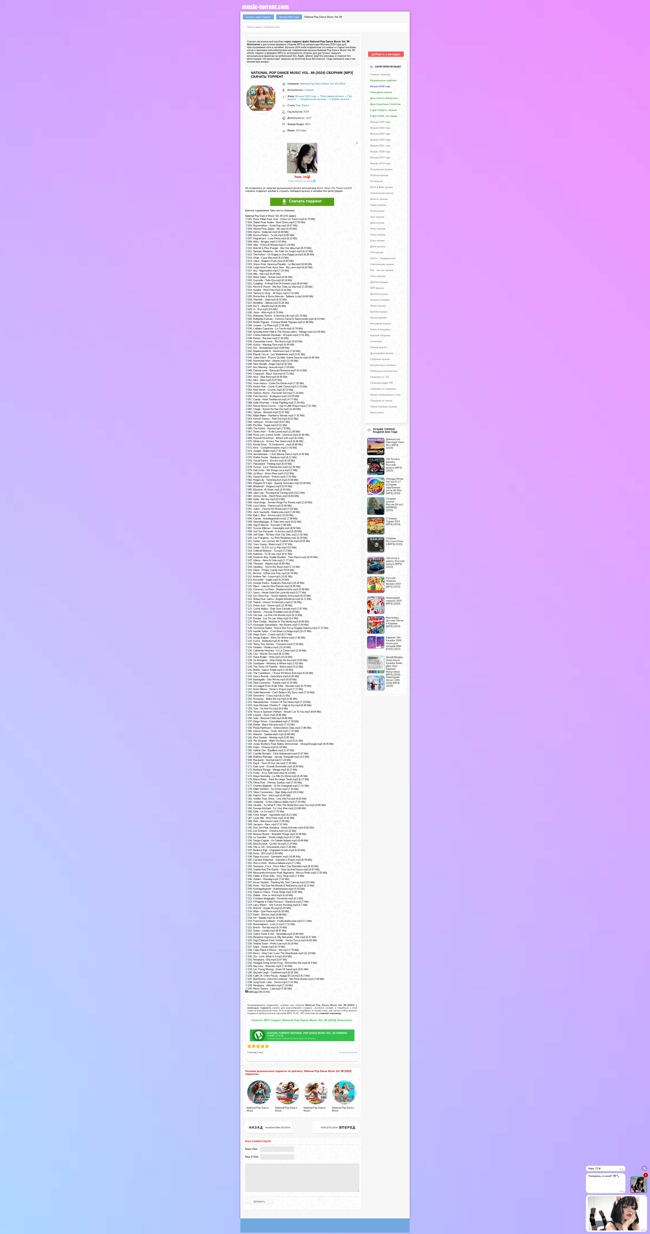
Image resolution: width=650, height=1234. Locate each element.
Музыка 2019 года (380, 157)
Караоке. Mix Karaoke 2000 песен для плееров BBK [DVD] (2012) (393, 643)
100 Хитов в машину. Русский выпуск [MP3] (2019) (394, 465)
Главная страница (380, 74)
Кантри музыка (378, 317)
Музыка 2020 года (380, 151)
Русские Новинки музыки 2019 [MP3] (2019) (393, 582)
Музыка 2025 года (380, 121)
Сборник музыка (339, 99)
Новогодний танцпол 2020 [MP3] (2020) (394, 600)
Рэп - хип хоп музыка (382, 270)
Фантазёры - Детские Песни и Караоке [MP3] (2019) (394, 622)
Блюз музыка (377, 240)
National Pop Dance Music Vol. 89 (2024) (322, 83)
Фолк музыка (377, 210)
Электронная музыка (381, 193)
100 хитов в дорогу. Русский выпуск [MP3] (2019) (395, 562)
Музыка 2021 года (380, 145)
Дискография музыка (382, 353)
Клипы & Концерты (380, 329)
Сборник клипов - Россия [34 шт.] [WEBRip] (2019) (394, 504)
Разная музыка (378, 347)
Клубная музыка (379, 175)
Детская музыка (379, 293)
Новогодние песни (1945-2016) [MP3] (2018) (393, 681)
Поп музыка (376, 252)
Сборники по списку (381, 400)
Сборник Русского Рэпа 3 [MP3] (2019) (394, 541)
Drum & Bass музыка (381, 187)
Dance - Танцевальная (382, 258)
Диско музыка (377, 246)
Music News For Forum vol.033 (334, 188)
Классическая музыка (382, 264)
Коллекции (376, 341)
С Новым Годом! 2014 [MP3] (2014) (393, 521)
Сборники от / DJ (379, 376)
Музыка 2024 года (305, 96)
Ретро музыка (377, 228)
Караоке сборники (380, 335)
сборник (307, 53)
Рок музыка (376, 181)
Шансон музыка (379, 198)
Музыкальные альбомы (383, 365)
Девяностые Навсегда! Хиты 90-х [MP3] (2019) (395, 443)
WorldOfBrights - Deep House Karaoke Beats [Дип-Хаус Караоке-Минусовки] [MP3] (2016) (395, 666)
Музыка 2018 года (380, 163)
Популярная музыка (332, 96)
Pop (298, 105)
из (328, 1013)
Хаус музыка (377, 216)
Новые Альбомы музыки (383, 406)
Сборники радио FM (381, 382)
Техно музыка (377, 276)
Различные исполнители (383, 370)
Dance (305, 105)
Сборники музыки (380, 359)
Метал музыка (378, 305)
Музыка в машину (380, 299)
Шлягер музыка (378, 311)
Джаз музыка (377, 222)
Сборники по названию (383, 388)
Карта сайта (377, 412)
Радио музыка (378, 204)
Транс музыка (377, 234)
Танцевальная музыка (313, 99)
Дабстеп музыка (379, 282)
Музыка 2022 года (380, 139)
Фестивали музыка (380, 323)
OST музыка (377, 287)
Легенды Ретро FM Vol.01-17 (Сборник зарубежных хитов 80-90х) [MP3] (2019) (394, 486)
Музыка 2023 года (380, 133)
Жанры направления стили (385, 394)
